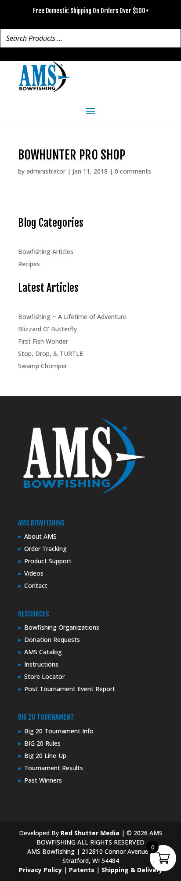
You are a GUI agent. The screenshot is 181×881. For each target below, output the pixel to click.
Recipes (29, 264)
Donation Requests (52, 639)
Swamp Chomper (42, 366)
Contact (35, 585)
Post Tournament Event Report (69, 689)
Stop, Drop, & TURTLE (50, 353)
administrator (45, 171)
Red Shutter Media (90, 833)
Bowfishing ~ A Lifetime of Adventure (72, 316)
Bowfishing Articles (45, 251)
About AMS (40, 536)
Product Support (48, 561)
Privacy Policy (40, 870)
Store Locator (44, 676)
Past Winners (43, 780)
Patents (81, 870)
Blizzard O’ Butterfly (47, 329)
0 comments (133, 171)
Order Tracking (45, 548)
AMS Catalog (43, 652)
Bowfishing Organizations (61, 627)
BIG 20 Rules (42, 743)
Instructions (41, 664)
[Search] (172, 38)
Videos (33, 573)
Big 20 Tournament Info (59, 731)
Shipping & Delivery (132, 870)
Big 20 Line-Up (45, 755)
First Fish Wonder (43, 341)
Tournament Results (53, 768)
